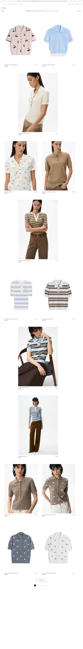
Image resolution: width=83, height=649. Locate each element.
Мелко (76, 10)
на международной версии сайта (49, 1)
